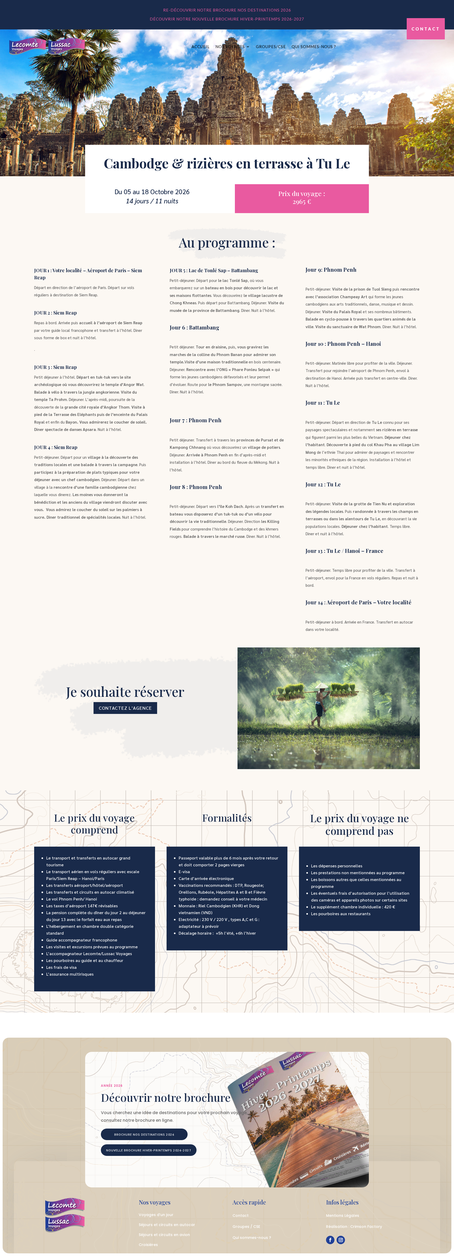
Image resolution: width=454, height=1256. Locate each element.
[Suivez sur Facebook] (330, 1240)
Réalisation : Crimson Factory (354, 1226)
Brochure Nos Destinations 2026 (144, 1134)
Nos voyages (230, 46)
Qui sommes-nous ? (314, 46)
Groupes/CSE (271, 46)
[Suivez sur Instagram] (341, 1240)
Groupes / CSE (246, 1226)
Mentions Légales (342, 1215)
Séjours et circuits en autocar (167, 1224)
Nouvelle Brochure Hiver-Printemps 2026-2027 (148, 1150)
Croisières (148, 1244)
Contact (425, 28)
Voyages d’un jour (156, 1214)
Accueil (201, 46)
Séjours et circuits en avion (164, 1234)
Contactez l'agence (125, 708)
